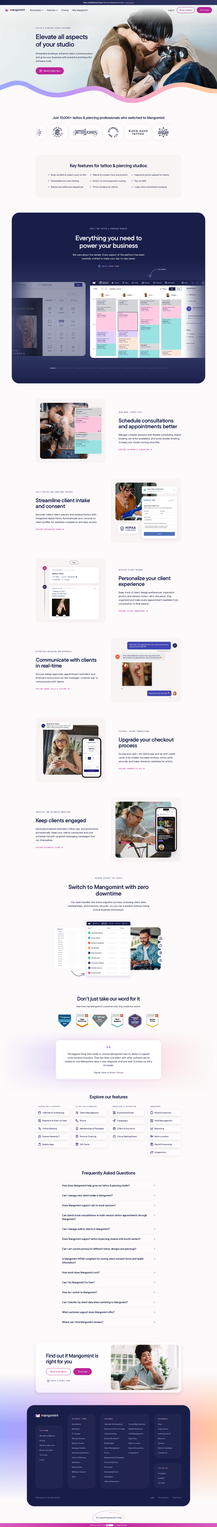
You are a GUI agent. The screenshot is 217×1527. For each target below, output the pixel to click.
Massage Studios (79, 1448)
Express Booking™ (111, 1438)
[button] (108, 1185)
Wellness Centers (79, 1472)
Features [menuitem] (51, 10)
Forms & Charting (111, 1462)
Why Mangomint (80, 10)
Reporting (133, 1438)
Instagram (162, 1473)
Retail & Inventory (136, 1429)
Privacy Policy (176, 1497)
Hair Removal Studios (80, 1453)
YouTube (161, 1483)
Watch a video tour (60, 1381)
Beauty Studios (78, 1443)
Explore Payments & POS (130, 769)
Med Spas (75, 1429)
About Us (161, 1438)
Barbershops (77, 1467)
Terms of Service (163, 1497)
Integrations (134, 1453)
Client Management (112, 1448)
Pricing (65, 10)
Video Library (163, 1429)
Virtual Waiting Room (137, 1424)
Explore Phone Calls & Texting (51, 689)
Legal (152, 1497)
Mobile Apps (109, 1443)
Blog (160, 1424)
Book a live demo (58, 1371)
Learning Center (164, 1434)
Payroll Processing (136, 1448)
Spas (74, 1476)
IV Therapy (76, 1434)
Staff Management (136, 1434)
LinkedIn (161, 1478)
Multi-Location (135, 1443)
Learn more (129, 3)
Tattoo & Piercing (79, 1457)
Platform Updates (165, 1448)
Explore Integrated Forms (48, 529)
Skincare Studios (78, 1438)
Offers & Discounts (111, 1481)
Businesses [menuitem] (35, 10)
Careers (161, 1443)
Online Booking (110, 1434)
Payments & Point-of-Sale (114, 1429)
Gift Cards (108, 1467)
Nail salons (76, 1462)
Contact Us (162, 1453)
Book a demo (186, 10)
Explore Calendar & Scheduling (134, 450)
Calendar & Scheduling (113, 1424)
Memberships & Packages (114, 1457)
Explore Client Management (132, 611)
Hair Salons (76, 1424)
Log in (171, 10)
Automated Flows (111, 1472)
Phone (106, 1453)
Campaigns (108, 1476)
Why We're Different (47, 1436)
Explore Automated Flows (48, 847)
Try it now (204, 10)
